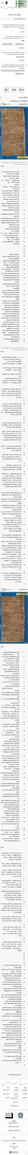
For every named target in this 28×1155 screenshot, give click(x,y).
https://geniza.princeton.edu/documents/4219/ (12, 70)
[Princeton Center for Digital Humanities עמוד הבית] (9, 1115)
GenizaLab (14, 1123)
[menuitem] (24, 1090)
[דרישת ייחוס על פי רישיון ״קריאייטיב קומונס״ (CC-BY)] (14, 1144)
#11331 (6, 27)
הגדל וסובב (9, 104)
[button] (21, 4)
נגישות (14, 1137)
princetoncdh (15, 1130)
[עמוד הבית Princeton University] (14, 1152)
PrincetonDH (15, 1127)
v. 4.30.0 (14, 1148)
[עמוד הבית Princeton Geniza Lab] (19, 1115)
